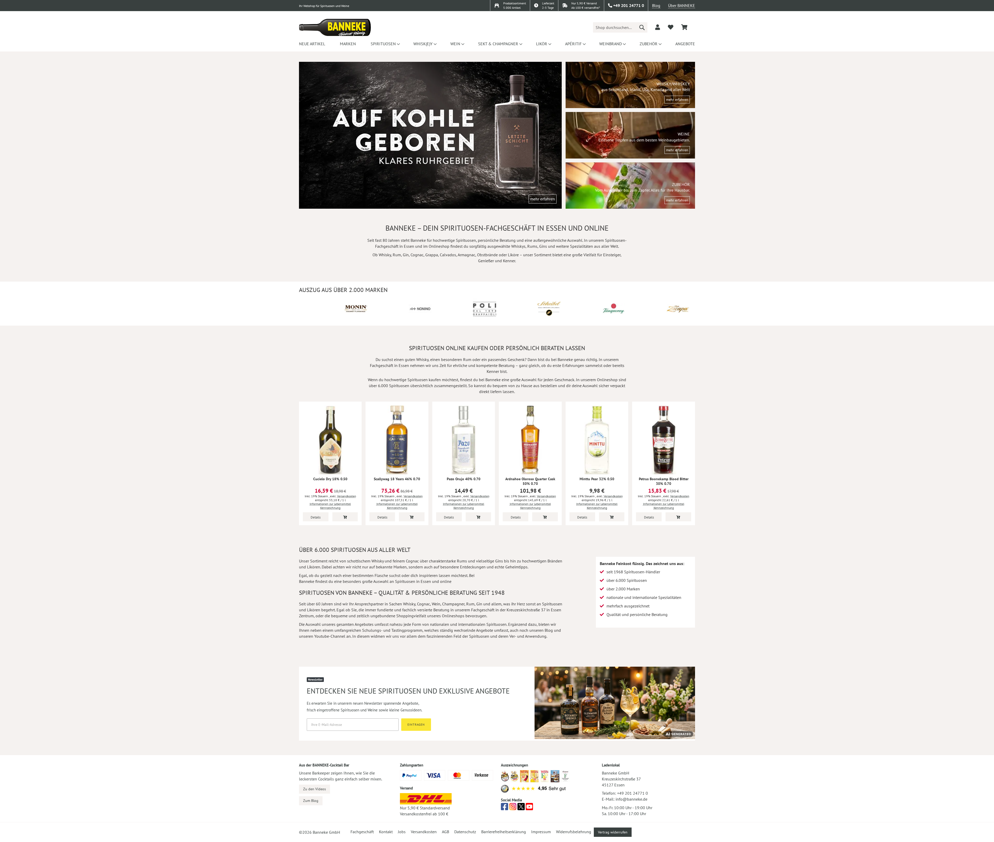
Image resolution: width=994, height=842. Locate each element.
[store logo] (335, 27)
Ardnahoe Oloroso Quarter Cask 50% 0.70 (530, 481)
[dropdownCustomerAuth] (657, 27)
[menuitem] (312, 43)
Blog (656, 5)
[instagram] (512, 808)
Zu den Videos (314, 789)
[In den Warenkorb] (345, 516)
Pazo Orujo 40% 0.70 (463, 479)
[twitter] (521, 808)
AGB (445, 831)
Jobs (402, 831)
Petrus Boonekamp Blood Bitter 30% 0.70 (664, 481)
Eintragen (416, 724)
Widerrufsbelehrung (573, 831)
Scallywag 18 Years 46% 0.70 (397, 479)
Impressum (541, 831)
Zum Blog (310, 800)
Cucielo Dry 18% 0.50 (330, 479)
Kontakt (386, 831)
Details (315, 517)
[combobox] (620, 27)
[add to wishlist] (670, 27)
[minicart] (684, 27)
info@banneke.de (631, 799)
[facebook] (504, 808)
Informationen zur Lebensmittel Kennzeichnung (330, 506)
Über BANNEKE (681, 5)
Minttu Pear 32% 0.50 (597, 479)
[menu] (497, 43)
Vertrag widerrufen (612, 832)
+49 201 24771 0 (632, 793)
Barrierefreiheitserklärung (503, 831)
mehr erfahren (542, 198)
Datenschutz (465, 831)
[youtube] (529, 808)
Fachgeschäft (362, 831)
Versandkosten (346, 496)
